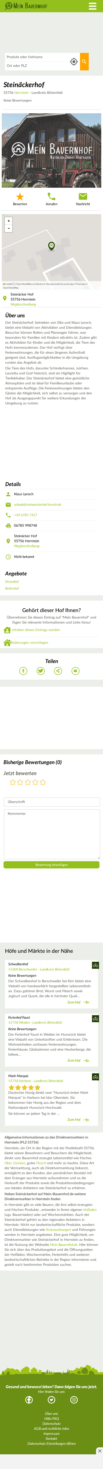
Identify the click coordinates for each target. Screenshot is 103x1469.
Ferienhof (11, 582)
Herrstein (21, 93)
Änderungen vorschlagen (29, 643)
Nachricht (83, 204)
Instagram (74, 1400)
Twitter (51, 1400)
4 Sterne (35, 782)
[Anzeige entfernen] (99, 1450)
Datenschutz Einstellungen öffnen (52, 1444)
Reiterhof (11, 588)
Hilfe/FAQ (51, 1419)
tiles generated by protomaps (60, 283)
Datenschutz (51, 1424)
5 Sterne (43, 782)
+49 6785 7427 (25, 515)
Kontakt (51, 1439)
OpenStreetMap (10, 287)
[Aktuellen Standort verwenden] (74, 61)
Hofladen (89, 1210)
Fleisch (41, 1163)
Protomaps (80, 283)
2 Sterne (20, 782)
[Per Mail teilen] (75, 670)
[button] (51, 247)
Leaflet (8, 283)
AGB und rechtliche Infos (51, 1429)
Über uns (51, 1414)
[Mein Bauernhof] (38, 6)
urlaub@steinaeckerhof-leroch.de (37, 504)
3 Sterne (28, 782)
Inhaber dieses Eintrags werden (36, 630)
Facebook (29, 1400)
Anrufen (51, 204)
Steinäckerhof (24, 84)
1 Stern (13, 782)
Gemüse (19, 1163)
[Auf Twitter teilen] (40, 670)
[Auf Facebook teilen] (23, 670)
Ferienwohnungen (58, 1230)
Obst (8, 1163)
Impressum (52, 1434)
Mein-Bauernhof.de (64, 1245)
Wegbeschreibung (23, 304)
